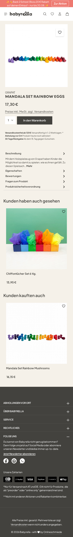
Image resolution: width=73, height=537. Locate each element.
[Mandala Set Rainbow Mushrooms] (36, 333)
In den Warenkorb (34, 120)
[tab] (35, 159)
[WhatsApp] (22, 461)
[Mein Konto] (59, 14)
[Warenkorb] (67, 14)
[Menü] (5, 14)
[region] (36, 55)
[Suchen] (44, 14)
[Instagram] (14, 461)
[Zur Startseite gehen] (21, 14)
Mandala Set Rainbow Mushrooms (28, 368)
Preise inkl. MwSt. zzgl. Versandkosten (29, 111)
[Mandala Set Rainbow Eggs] (36, 55)
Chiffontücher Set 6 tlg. (21, 273)
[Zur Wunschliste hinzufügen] (60, 32)
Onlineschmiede (52, 531)
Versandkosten (19, 524)
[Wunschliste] (52, 14)
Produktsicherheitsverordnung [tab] (22, 186)
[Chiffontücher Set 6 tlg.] (36, 238)
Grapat (10, 92)
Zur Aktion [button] (60, 3)
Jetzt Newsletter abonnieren (19, 453)
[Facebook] (6, 461)
